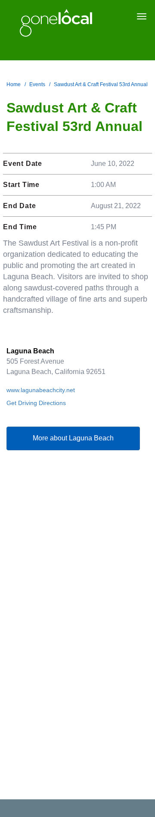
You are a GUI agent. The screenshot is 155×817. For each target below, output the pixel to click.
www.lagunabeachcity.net (40, 390)
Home (13, 84)
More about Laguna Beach (73, 438)
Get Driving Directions (36, 402)
